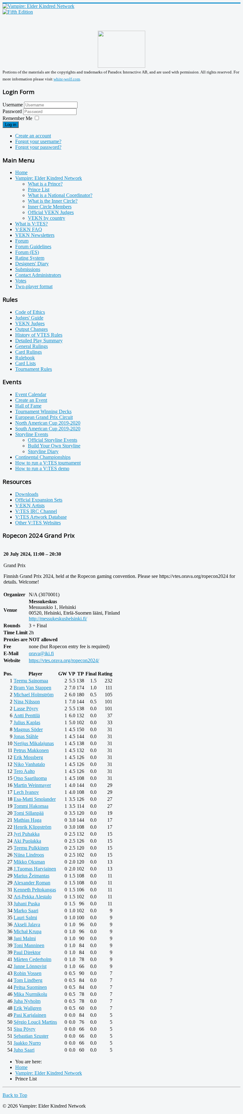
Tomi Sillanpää (29, 813)
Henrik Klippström (32, 827)
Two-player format (34, 286)
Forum (21, 241)
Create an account (33, 135)
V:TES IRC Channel (36, 511)
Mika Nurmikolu (30, 994)
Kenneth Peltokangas (35, 889)
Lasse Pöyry (26, 708)
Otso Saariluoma (30, 778)
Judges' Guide (29, 317)
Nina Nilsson (27, 701)
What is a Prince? (45, 184)
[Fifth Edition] (18, 12)
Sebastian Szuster (31, 1036)
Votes (20, 280)
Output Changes (31, 329)
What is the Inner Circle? (53, 201)
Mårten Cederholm (32, 959)
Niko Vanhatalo (29, 764)
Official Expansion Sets (38, 500)
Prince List (38, 189)
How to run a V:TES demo (42, 468)
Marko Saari (26, 910)
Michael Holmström (33, 694)
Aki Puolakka (27, 841)
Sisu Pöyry (24, 1029)
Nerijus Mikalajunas (34, 743)
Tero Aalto (24, 771)
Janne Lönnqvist (30, 966)
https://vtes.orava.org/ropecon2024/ (64, 660)
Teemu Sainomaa (31, 680)
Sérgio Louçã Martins (35, 1022)
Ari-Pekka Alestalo (33, 896)
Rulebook (25, 357)
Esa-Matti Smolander (35, 799)
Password (13, 111)
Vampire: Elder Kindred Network (48, 178)
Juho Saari (24, 1050)
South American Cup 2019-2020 (47, 428)
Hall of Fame (28, 405)
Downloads (26, 494)
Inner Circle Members (50, 206)
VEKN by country (46, 218)
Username (13, 104)
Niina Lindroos (29, 855)
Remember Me (17, 118)
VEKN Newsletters (34, 235)
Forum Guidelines (33, 246)
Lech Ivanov (26, 792)
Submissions (27, 269)
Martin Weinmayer (32, 785)
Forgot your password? (38, 147)
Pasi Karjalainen (30, 1015)
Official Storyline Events (52, 440)
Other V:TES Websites (38, 522)
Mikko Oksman (29, 861)
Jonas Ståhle (26, 736)
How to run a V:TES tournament (48, 462)
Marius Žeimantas (31, 875)
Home (21, 172)
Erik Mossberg (28, 757)
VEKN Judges (30, 323)
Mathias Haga (27, 820)
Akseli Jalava (27, 924)
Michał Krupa (27, 931)
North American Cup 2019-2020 (47, 423)
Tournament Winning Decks (43, 411)
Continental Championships (43, 457)
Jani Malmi (25, 938)
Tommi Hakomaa (31, 806)
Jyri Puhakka (27, 834)
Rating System (29, 258)
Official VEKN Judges (51, 212)
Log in (10, 124)
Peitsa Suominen (30, 987)
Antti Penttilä (27, 715)
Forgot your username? (38, 141)
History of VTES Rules (38, 335)
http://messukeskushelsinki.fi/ (58, 618)
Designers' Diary (32, 263)
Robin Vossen (27, 973)
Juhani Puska (27, 903)
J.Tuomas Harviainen (35, 868)
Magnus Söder (28, 729)
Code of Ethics (30, 312)
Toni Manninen (29, 945)
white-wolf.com (66, 79)
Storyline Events (31, 434)
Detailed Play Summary (39, 340)
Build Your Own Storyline (54, 445)
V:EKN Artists (30, 505)
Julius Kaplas (27, 722)
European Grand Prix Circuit (44, 417)
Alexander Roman (32, 882)
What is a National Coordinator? (60, 195)
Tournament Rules (33, 369)
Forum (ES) (27, 252)
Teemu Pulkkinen (31, 848)
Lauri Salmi (25, 917)
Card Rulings (28, 352)
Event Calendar (30, 394)
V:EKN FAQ (28, 229)
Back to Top (15, 1095)
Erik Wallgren (27, 1008)
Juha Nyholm (27, 1001)
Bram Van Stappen (32, 687)
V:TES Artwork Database (41, 517)
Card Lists (25, 363)
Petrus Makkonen (31, 750)
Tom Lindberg (28, 980)
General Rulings (31, 346)
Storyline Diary (43, 451)
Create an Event (31, 400)
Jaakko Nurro (27, 1043)
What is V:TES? (31, 223)
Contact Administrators (38, 275)
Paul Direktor (27, 952)
